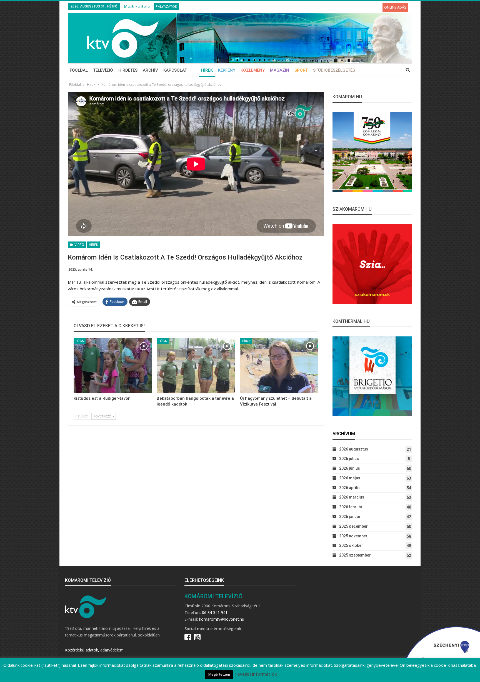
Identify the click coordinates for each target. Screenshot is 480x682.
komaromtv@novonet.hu (221, 619)
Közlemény (253, 70)
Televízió (103, 70)
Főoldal (79, 70)
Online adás (395, 7)
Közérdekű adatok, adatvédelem (94, 650)
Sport (301, 70)
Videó (79, 245)
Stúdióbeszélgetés (334, 70)
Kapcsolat (175, 70)
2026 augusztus (353, 449)
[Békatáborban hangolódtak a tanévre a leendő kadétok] (196, 365)
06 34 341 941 (215, 612)
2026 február (350, 507)
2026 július (349, 458)
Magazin (279, 70)
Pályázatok (166, 6)
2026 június (349, 468)
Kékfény (226, 70)
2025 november (353, 536)
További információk (255, 674)
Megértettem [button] (219, 674)
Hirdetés (128, 70)
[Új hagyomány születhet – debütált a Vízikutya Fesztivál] (279, 365)
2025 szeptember (355, 555)
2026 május (349, 478)
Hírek (207, 70)
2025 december (353, 526)
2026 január (350, 516)
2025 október (351, 545)
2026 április (350, 487)
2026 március (351, 497)
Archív (150, 70)
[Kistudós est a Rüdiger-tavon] (113, 365)
